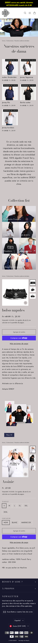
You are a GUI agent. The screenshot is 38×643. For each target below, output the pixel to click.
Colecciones (10, 41)
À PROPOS (8, 588)
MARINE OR (26, 522)
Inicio (3, 41)
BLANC (14, 522)
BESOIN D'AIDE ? (12, 581)
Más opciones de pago (19, 343)
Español (18, 620)
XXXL (5, 512)
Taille (5, 502)
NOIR (6, 522)
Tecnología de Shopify (23, 640)
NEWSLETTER (10, 596)
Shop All (9, 435)
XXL (26, 505)
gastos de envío (23, 320)
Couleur (6, 518)
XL (20, 505)
